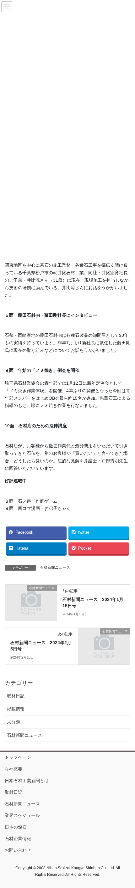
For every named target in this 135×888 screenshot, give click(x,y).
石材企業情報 (18, 838)
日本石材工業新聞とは (27, 780)
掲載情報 (15, 708)
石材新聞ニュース (55, 567)
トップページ (18, 757)
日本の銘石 (16, 826)
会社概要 (13, 769)
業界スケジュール (22, 815)
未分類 (13, 722)
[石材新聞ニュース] (31, 600)
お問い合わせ (18, 850)
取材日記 (15, 695)
